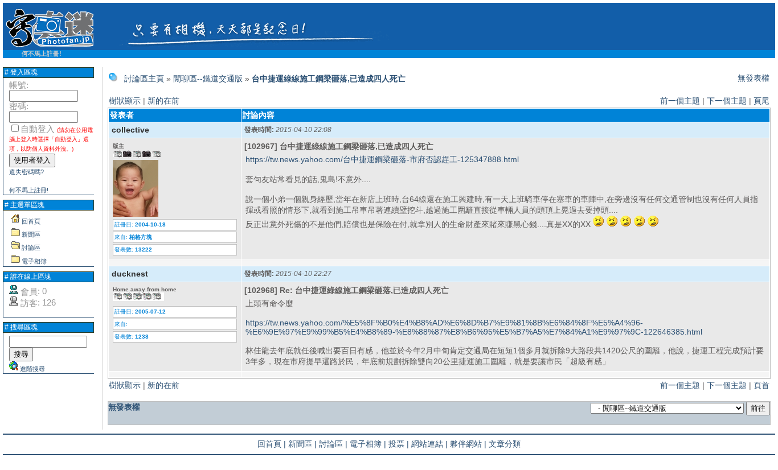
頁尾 (761, 100)
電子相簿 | (368, 443)
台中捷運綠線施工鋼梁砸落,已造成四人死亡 (329, 78)
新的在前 (163, 100)
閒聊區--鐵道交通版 (208, 78)
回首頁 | (271, 443)
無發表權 (753, 78)
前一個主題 (680, 100)
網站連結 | (429, 443)
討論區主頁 (144, 78)
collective (130, 129)
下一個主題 (727, 100)
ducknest (130, 273)
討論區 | (333, 443)
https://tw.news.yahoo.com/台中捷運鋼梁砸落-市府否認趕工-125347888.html (382, 159)
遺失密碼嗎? (26, 171)
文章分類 (505, 443)
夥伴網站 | (468, 443)
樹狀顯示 (125, 100)
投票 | (398, 443)
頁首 (761, 385)
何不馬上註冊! (42, 53)
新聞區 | (302, 443)
